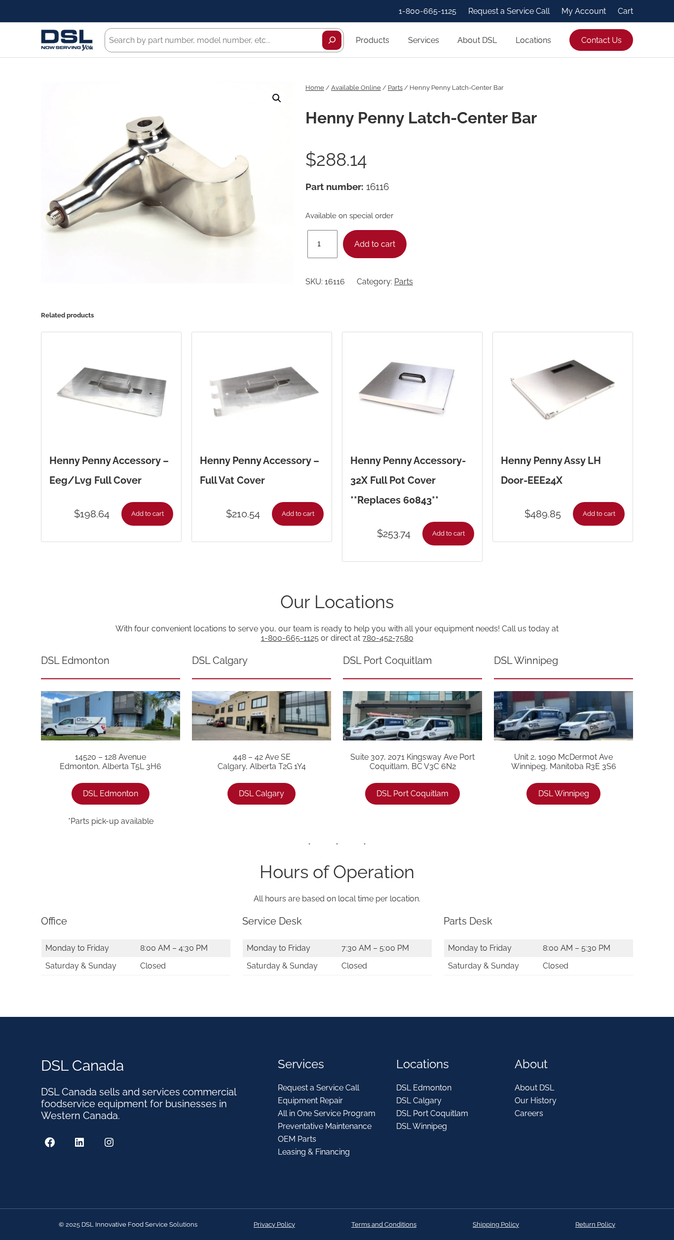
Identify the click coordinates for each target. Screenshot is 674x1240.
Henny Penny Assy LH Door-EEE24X (551, 470)
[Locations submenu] (555, 40)
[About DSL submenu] (501, 40)
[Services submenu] (443, 40)
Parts (395, 87)
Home (314, 87)
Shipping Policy (496, 1224)
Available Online (356, 87)
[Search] (331, 40)
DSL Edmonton (110, 793)
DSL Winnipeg (563, 793)
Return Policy (595, 1224)
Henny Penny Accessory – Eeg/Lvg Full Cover (109, 470)
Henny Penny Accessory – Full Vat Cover (259, 470)
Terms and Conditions (383, 1224)
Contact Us (601, 40)
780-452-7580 (387, 638)
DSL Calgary (261, 793)
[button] (277, 98)
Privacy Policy (274, 1224)
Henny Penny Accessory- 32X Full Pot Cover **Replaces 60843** (408, 480)
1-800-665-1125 (290, 638)
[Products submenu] (393, 40)
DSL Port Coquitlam (412, 793)
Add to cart (374, 244)
